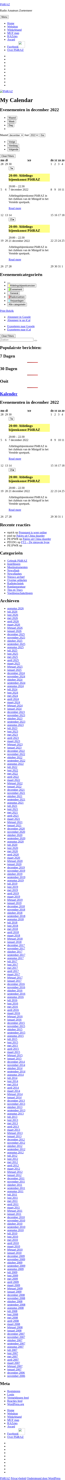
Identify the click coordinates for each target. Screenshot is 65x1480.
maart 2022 (13, 780)
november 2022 (16, 754)
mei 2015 (12, 1045)
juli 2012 (12, 1155)
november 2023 (16, 715)
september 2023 (16, 721)
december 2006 (16, 1372)
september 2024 (16, 682)
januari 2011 (14, 1214)
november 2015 (16, 1026)
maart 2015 (13, 1052)
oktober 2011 (14, 1184)
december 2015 (16, 1022)
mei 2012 (12, 1162)
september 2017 (16, 954)
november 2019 (16, 870)
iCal (18, 320)
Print (7, 310)
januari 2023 (14, 747)
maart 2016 (13, 1013)
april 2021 (13, 815)
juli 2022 (12, 767)
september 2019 (16, 877)
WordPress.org (15, 1404)
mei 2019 (12, 890)
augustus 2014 (15, 1074)
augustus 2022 (15, 763)
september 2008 (16, 1304)
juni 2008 (12, 1314)
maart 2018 (13, 935)
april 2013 (13, 1126)
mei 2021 (12, 812)
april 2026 (13, 621)
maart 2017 (13, 974)
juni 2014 (12, 1081)
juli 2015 (12, 1039)
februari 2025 (15, 666)
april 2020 (13, 854)
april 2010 (13, 1243)
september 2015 (16, 1032)
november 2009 (16, 1259)
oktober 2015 (14, 1029)
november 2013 (16, 1103)
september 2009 (16, 1265)
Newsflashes (14, 573)
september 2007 (16, 1343)
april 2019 (13, 893)
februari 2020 (15, 861)
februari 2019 (15, 899)
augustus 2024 (15, 686)
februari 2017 (15, 977)
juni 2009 (12, 1275)
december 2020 (16, 828)
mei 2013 (12, 1123)
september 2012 (16, 1149)
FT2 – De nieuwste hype (35, 542)
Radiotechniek (15, 583)
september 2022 (16, 760)
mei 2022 (12, 773)
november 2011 (16, 1181)
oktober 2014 (14, 1068)
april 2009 (13, 1282)
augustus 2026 (15, 608)
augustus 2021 (15, 802)
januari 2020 (14, 864)
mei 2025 (12, 656)
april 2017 (13, 971)
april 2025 (13, 660)
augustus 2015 (15, 1035)
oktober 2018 (14, 912)
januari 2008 (14, 1330)
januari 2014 (14, 1097)
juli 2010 (12, 1233)
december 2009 (16, 1256)
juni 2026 (12, 614)
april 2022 (13, 776)
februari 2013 (15, 1133)
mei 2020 (12, 851)
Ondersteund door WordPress (43, 1478)
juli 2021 (12, 805)
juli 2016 (12, 1000)
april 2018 (13, 932)
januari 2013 (14, 1136)
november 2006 (16, 1375)
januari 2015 (14, 1058)
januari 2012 (14, 1175)
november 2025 (16, 637)
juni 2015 (12, 1042)
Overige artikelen (17, 580)
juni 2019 (12, 886)
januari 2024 (14, 708)
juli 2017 (12, 961)
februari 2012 (15, 1171)
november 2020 (16, 831)
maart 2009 (13, 1285)
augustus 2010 (15, 1230)
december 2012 (16, 1139)
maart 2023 (13, 741)
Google (19, 316)
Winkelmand (14, 29)
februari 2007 (15, 1366)
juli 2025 (12, 650)
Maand (12, 117)
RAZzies (12, 36)
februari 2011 (14, 1210)
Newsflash (13, 570)
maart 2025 (13, 663)
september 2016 (16, 993)
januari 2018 (14, 941)
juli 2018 (12, 922)
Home (10, 23)
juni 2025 (12, 653)
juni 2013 (12, 1120)
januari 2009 (14, 1291)
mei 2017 (12, 967)
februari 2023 (15, 744)
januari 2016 (14, 1019)
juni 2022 (12, 770)
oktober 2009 (14, 1262)
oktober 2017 (14, 951)
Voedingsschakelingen (20, 593)
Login (10, 1394)
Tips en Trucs (15, 589)
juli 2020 (12, 844)
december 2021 (16, 789)
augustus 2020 (15, 841)
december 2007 (16, 1333)
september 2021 (16, 799)
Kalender (9, 394)
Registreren (13, 1391)
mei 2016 (12, 1006)
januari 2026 (14, 631)
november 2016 (16, 987)
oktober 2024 (14, 679)
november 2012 (16, 1142)
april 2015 (13, 1048)
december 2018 (16, 906)
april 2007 (13, 1359)
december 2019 (16, 867)
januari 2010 (14, 1252)
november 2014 (16, 1065)
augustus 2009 (15, 1269)
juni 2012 (12, 1158)
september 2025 (16, 644)
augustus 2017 (15, 958)
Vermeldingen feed (18, 1397)
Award (11, 39)
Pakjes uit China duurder (30, 535)
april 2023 (13, 737)
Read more (15, 208)
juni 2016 (12, 1003)
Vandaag (13, 145)
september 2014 (16, 1071)
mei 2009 (12, 1278)
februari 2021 (15, 822)
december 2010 (16, 1217)
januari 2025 (14, 669)
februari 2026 (15, 627)
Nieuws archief (16, 576)
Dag (11, 125)
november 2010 (16, 1220)
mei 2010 (12, 1239)
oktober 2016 (14, 990)
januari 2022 (14, 786)
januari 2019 (14, 903)
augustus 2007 (15, 1346)
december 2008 (16, 1294)
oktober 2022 (14, 757)
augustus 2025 (15, 647)
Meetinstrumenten (17, 567)
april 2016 (13, 1009)
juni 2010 (12, 1236)
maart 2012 (13, 1168)
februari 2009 (15, 1288)
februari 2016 (15, 1016)
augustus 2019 (15, 880)
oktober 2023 (14, 718)
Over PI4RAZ (15, 49)
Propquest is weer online (33, 532)
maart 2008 (13, 1324)
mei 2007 (12, 1356)
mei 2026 (12, 618)
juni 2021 (12, 809)
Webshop (12, 26)
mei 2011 (12, 1201)
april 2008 (13, 1320)
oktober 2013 (14, 1107)
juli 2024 (12, 689)
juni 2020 (12, 848)
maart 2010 (13, 1246)
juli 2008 (12, 1311)
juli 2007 (12, 1350)
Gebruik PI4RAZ (17, 560)
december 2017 (16, 945)
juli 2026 (12, 611)
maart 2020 (13, 857)
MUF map (13, 33)
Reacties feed (14, 1400)
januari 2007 (14, 1369)
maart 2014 (13, 1090)
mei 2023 (12, 734)
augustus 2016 (15, 997)
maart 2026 (13, 624)
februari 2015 (15, 1055)
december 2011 (16, 1178)
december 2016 (16, 984)
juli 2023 (12, 728)
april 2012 (13, 1165)
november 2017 (16, 948)
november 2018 (16, 909)
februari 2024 (15, 705)
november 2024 (16, 676)
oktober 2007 (14, 1340)
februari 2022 (15, 783)
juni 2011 (12, 1197)
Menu (4, 17)
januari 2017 (14, 980)
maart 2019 (13, 896)
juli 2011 (12, 1194)
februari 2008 (15, 1327)
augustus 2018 (15, 919)
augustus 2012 (15, 1152)
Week (12, 121)
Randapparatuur (16, 586)
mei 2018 (12, 929)
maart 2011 (13, 1207)
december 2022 (16, 750)
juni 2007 (12, 1353)
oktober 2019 (14, 873)
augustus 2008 (15, 1307)
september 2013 (16, 1110)
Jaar (26, 135)
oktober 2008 (14, 1301)
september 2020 (16, 838)
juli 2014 (12, 1078)
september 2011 (16, 1188)
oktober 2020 (14, 835)
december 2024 (16, 673)
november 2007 (16, 1337)
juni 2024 (12, 692)
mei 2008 (12, 1317)
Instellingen (13, 563)
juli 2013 (12, 1116)
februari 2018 (15, 938)
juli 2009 (12, 1272)
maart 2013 (13, 1129)
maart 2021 (13, 818)
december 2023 (16, 712)
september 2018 (16, 916)
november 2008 (16, 1298)
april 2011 (13, 1204)
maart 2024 (13, 702)
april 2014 (13, 1087)
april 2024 (13, 699)
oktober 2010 (14, 1223)
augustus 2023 (15, 725)
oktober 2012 (14, 1146)
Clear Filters (7, 156)
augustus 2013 (15, 1113)
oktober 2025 (14, 640)
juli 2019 (12, 883)
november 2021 (16, 793)
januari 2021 (14, 825)
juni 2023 (12, 731)
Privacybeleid (18, 1478)
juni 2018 (12, 925)
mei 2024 (12, 695)
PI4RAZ (5, 4)
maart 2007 (13, 1362)
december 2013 (16, 1100)
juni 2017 (12, 964)
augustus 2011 (15, 1191)
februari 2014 (15, 1094)
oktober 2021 (14, 796)
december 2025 (16, 634)
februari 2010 (15, 1249)
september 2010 (16, 1226)
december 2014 (16, 1061)
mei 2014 (12, 1084)
